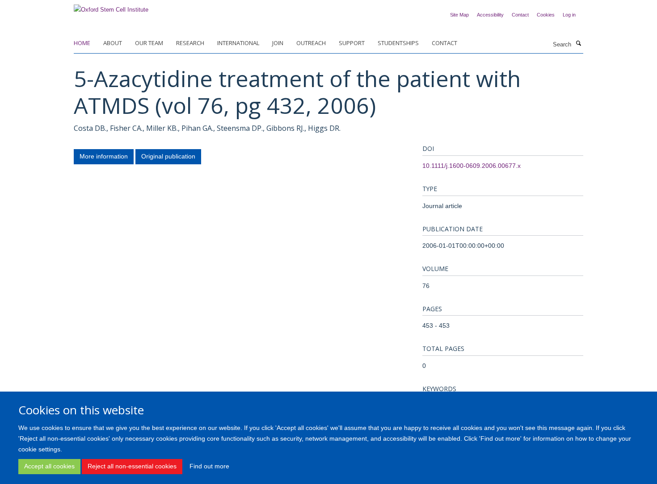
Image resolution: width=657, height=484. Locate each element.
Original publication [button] (168, 156)
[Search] (578, 44)
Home (82, 43)
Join (277, 43)
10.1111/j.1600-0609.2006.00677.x (471, 165)
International (238, 43)
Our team (149, 43)
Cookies (546, 14)
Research (190, 43)
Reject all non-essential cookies (132, 466)
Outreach (311, 43)
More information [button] (104, 156)
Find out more (209, 466)
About (112, 43)
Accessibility (490, 14)
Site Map (459, 14)
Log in (569, 14)
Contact (520, 14)
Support (352, 43)
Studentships (398, 43)
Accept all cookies (49, 466)
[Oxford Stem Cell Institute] (111, 7)
